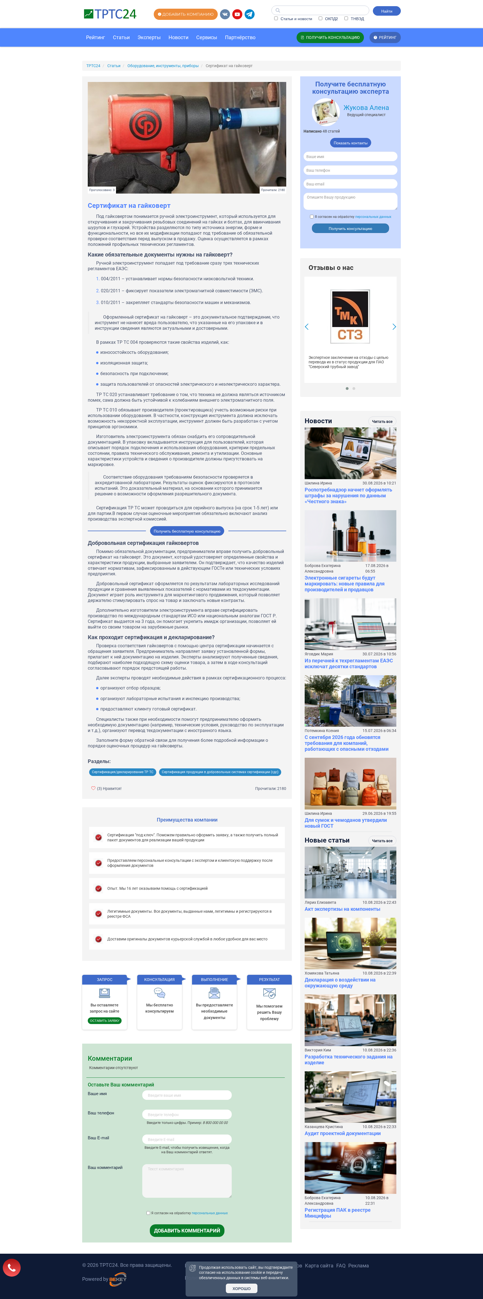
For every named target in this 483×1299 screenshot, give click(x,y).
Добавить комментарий (187, 1231)
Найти (386, 11)
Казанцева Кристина (324, 1126)
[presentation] (308, 327)
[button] (347, 388)
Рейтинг (95, 37)
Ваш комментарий (105, 1167)
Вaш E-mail (98, 1137)
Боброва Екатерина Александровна (323, 568)
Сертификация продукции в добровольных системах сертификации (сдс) (220, 772)
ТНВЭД (357, 18)
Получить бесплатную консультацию (187, 531)
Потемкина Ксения (322, 730)
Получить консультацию (350, 228)
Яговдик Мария (319, 654)
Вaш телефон (101, 1113)
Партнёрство (240, 37)
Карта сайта (319, 1266)
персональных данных (210, 1213)
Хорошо (242, 1288)
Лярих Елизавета (320, 902)
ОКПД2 (331, 18)
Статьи (121, 37)
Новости (178, 37)
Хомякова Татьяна (322, 973)
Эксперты (149, 37)
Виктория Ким (318, 1050)
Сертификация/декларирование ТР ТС (122, 772)
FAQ (340, 1266)
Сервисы (206, 37)
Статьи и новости (296, 18)
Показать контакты (351, 142)
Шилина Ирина (318, 483)
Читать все (382, 421)
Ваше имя (97, 1093)
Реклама (358, 1266)
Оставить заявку (104, 1020)
